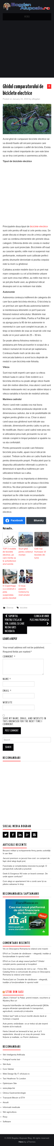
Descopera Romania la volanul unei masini (28, 949)
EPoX (5, 953)
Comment (9, 656)
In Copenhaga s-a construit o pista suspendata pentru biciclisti (9, 592)
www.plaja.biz (9, 1088)
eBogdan (36, 99)
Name (7, 679)
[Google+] (27, 835)
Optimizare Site (10, 1083)
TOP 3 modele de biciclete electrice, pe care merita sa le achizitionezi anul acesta (9, 556)
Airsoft (5, 1102)
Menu (27, 16)
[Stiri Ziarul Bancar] (27, 917)
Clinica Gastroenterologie (14, 1093)
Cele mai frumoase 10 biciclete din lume (40, 553)
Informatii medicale (11, 1107)
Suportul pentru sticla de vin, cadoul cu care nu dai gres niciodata (14, 624)
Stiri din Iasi (14, 992)
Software (7, 1121)
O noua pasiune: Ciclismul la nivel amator (24, 590)
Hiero (21, 1142)
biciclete (23, 607)
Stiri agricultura (9, 1112)
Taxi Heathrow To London (14, 1078)
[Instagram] (34, 835)
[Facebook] (13, 835)
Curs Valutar (8, 1069)
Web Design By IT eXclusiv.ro (16, 1074)
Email (7, 691)
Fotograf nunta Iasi (11, 1059)
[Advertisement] (27, 49)
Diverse (9, 607)
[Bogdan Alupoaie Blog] (27, 6)
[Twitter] (5, 835)
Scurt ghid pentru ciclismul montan (26, 552)
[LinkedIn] (20, 835)
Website (7, 702)
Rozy (5, 1117)
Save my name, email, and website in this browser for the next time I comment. (24, 721)
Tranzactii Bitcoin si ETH (14, 1097)
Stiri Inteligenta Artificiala (14, 1054)
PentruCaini (8, 979)
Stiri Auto (7, 1064)
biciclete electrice (39, 226)
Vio (4, 949)
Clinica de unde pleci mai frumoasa (39, 618)
